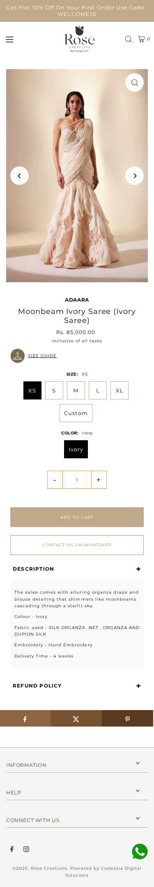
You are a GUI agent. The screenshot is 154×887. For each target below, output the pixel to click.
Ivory (76, 449)
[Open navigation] (29, 39)
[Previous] (19, 176)
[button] (77, 355)
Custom (75, 413)
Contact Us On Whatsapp (77, 545)
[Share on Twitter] (76, 718)
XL (120, 390)
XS (32, 390)
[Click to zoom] (134, 82)
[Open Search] (128, 39)
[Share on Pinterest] (127, 718)
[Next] (134, 176)
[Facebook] (12, 849)
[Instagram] (26, 849)
